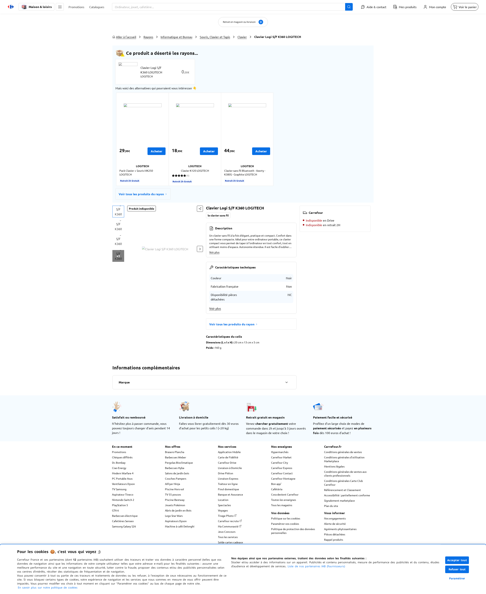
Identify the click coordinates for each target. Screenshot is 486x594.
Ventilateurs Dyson (123, 483)
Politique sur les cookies (285, 518)
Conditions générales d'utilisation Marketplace (344, 459)
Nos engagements (335, 518)
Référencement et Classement (342, 490)
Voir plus (214, 252)
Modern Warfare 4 (122, 473)
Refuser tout (457, 569)
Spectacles (224, 505)
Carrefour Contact (282, 473)
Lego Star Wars (174, 515)
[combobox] (232, 7)
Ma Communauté (228, 526)
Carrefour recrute (228, 521)
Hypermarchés (279, 452)
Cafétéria (276, 489)
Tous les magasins (281, 505)
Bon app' (276, 483)
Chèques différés (122, 457)
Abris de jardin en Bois (178, 510)
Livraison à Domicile (230, 468)
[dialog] (243, 569)
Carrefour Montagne (283, 478)
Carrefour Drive (227, 462)
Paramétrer (457, 578)
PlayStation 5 (120, 505)
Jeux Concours (226, 531)
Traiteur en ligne (228, 483)
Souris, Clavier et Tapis (215, 37)
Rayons (148, 37)
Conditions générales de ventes (343, 452)
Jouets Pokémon (175, 505)
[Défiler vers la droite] (200, 249)
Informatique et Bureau (176, 37)
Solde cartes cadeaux (230, 542)
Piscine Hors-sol (174, 489)
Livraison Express (228, 478)
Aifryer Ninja (172, 483)
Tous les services (228, 537)
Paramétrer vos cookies (285, 523)
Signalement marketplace (339, 500)
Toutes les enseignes (283, 499)
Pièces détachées (334, 534)
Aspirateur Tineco (122, 494)
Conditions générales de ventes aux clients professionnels (345, 473)
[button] (60, 7)
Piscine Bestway (175, 499)
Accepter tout (457, 560)
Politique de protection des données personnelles (293, 530)
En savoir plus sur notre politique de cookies (47, 587)
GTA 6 (115, 510)
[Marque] (286, 382)
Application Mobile (229, 452)
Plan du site (331, 505)
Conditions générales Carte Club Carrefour (343, 482)
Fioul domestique (228, 489)
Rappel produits (333, 539)
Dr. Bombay (118, 462)
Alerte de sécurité (335, 523)
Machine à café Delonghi (179, 526)
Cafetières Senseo (123, 521)
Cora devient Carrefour (284, 494)
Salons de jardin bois (177, 473)
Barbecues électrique (125, 515)
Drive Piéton (225, 473)
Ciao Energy (119, 468)
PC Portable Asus (122, 478)
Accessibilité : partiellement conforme (347, 495)
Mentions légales (334, 466)
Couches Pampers (175, 478)
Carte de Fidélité (228, 457)
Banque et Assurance (230, 494)
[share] (200, 209)
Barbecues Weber (175, 457)
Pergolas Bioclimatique (179, 462)
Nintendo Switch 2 (123, 499)
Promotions (119, 452)
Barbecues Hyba (174, 468)
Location (223, 499)
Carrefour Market (281, 457)
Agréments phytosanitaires (340, 529)
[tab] (118, 211)
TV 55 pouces (173, 494)
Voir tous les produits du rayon (141, 194)
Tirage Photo (226, 515)
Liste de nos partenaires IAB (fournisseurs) (316, 566)
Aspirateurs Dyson (176, 521)
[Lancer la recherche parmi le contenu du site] (349, 6)
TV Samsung (119, 489)
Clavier (242, 37)
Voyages (223, 510)
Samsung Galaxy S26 (124, 526)
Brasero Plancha (174, 452)
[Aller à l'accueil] (11, 7)
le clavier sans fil (218, 215)
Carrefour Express (281, 468)
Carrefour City (279, 462)
